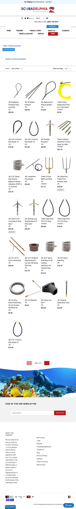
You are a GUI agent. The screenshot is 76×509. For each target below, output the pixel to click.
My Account (41, 438)
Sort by (7, 68)
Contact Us (40, 450)
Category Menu (8, 49)
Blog (38, 453)
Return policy (41, 465)
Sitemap (39, 459)
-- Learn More (48, 2)
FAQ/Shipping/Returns (44, 447)
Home (5, 46)
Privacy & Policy (42, 456)
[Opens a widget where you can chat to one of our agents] (68, 505)
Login (38, 441)
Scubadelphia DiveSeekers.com (46, 504)
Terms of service (42, 462)
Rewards (39, 444)
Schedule (52, 26)
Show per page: (58, 68)
